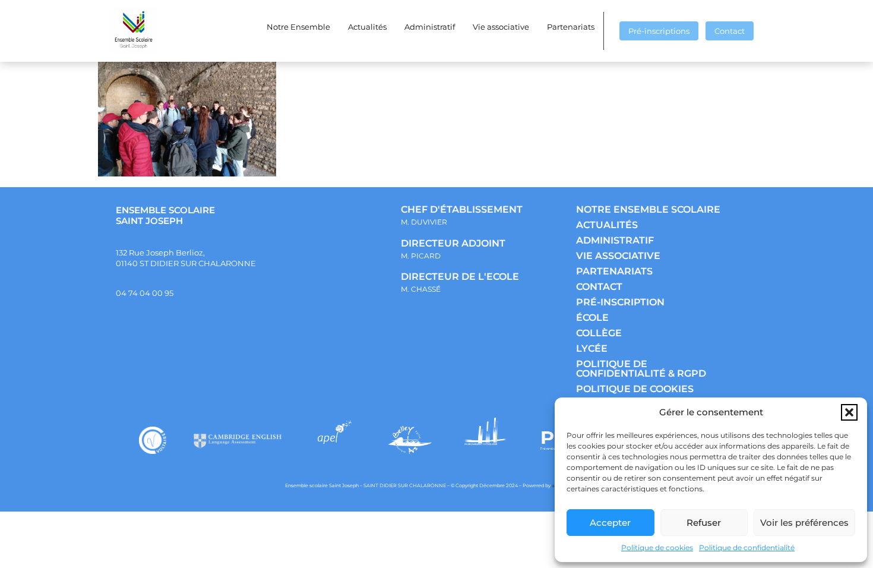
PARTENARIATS (614, 271)
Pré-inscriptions (658, 31)
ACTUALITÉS (607, 225)
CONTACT (599, 286)
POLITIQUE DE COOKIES (635, 389)
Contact (729, 31)
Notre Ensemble (298, 26)
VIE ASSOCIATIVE (618, 255)
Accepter (610, 522)
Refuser (704, 522)
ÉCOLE (592, 317)
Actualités (367, 26)
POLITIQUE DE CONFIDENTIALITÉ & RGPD (641, 368)
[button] (849, 412)
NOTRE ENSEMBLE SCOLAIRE (648, 209)
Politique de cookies (657, 547)
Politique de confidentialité (747, 547)
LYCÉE (592, 348)
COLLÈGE (599, 333)
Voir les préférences (804, 522)
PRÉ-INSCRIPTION (620, 302)
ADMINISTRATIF (615, 240)
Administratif (429, 26)
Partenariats (570, 26)
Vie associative (501, 26)
